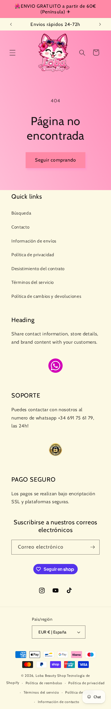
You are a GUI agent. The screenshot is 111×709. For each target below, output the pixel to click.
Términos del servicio (32, 282)
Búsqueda (21, 213)
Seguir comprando (55, 160)
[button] (12, 52)
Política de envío (79, 692)
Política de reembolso (44, 683)
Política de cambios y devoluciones (46, 296)
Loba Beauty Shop (51, 675)
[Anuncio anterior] (11, 24)
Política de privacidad (32, 254)
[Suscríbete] (92, 547)
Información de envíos (33, 241)
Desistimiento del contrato (38, 268)
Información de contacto (58, 702)
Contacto (20, 227)
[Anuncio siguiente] (100, 24)
